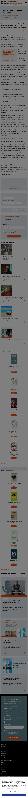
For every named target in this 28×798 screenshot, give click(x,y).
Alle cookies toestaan (14, 794)
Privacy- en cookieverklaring (7, 788)
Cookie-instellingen (14, 791)
